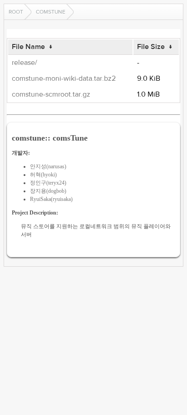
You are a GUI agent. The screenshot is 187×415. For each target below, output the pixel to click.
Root (16, 11)
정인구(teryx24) (48, 183)
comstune (50, 11)
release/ (24, 62)
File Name (28, 46)
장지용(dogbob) (48, 191)
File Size (151, 46)
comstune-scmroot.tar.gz (51, 94)
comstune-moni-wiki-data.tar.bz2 (64, 78)
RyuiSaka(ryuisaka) (51, 199)
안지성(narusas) (48, 166)
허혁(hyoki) (43, 174)
